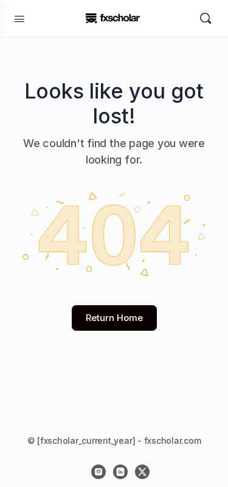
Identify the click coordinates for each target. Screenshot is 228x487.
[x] (142, 472)
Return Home (114, 317)
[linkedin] (120, 472)
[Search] (205, 18)
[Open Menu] (19, 18)
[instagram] (98, 472)
